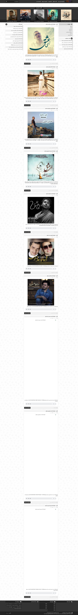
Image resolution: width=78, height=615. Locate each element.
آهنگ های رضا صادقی (9, 605)
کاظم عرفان (51, 105)
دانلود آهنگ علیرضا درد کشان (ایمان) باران (16, 36)
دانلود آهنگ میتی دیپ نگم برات (17, 32)
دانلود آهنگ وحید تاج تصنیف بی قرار (67, 42)
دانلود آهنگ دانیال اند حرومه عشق (67, 46)
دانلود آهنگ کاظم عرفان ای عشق (50, 66)
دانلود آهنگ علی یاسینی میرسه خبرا (67, 44)
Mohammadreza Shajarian (17, 608)
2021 (46, 608)
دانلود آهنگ (19, 603)
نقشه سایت (38, 1)
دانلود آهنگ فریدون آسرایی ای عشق (50, 505)
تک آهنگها (54, 1)
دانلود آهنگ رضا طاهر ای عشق (51, 275)
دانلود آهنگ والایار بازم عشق (68, 48)
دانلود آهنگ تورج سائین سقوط (18, 26)
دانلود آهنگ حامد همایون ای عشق (50, 411)
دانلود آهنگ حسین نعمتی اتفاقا (17, 28)
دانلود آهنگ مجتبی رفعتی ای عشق (50, 24)
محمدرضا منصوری (51, 190)
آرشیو (71, 26)
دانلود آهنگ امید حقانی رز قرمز (18, 42)
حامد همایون (51, 502)
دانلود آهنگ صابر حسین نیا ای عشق (50, 316)
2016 (54, 610)
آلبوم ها (49, 1)
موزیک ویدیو (70, 35)
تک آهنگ (51, 68)
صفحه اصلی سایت (60, 1)
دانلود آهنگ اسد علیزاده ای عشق (50, 193)
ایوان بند (52, 272)
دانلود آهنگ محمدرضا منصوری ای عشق (50, 151)
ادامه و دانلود (27, 63)
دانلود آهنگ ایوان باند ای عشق (51, 235)
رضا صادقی (20, 605)
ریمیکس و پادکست (69, 32)
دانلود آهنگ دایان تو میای (18, 38)
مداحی (71, 33)
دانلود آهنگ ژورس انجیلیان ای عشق (50, 108)
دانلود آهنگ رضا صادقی (15, 605)
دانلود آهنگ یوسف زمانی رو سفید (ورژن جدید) (15, 47)
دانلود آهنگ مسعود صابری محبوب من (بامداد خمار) (15, 49)
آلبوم (71, 27)
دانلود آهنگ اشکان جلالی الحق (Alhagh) (16, 45)
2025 (46, 603)
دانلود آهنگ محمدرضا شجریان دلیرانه (67, 40)
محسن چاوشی (11, 603)
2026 (54, 603)
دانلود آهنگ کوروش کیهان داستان (17, 40)
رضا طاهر (52, 313)
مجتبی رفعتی (51, 63)
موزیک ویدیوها (44, 1)
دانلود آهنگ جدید (15, 603)
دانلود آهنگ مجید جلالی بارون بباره (17, 34)
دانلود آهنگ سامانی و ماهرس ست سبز (16, 30)
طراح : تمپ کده (8, 613)
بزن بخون (60, 612)
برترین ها (70, 29)
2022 (54, 608)
